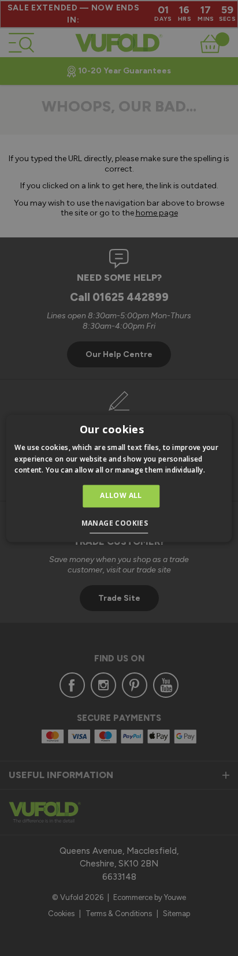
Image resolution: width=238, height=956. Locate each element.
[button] (119, 524)
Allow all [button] (121, 496)
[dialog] (119, 478)
